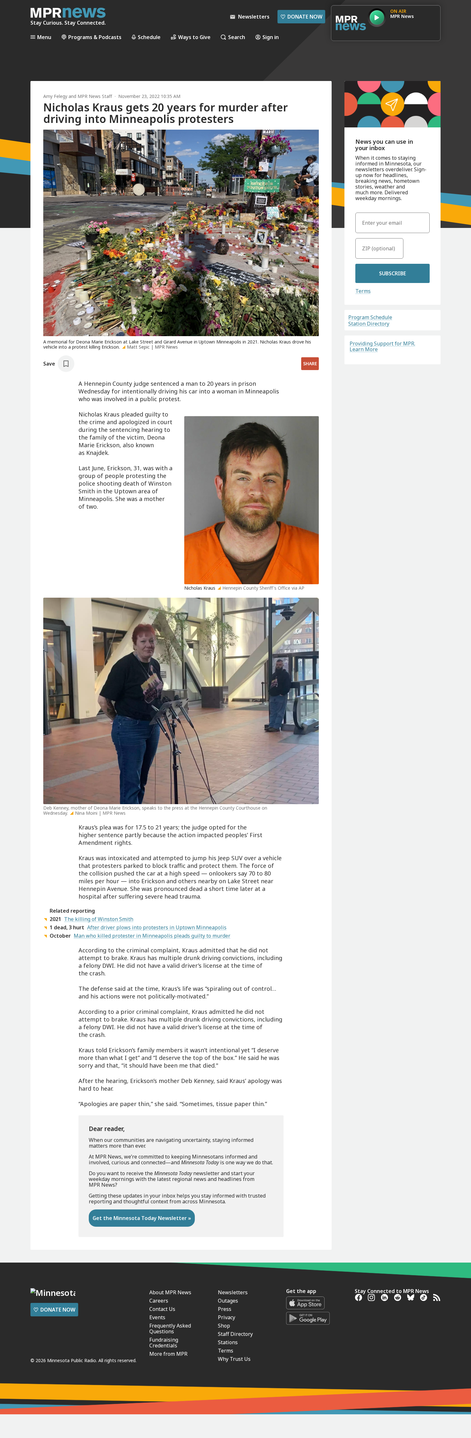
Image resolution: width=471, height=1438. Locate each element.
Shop (224, 1325)
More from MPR (168, 1353)
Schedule (149, 37)
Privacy (226, 1317)
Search (236, 37)
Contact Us (162, 1309)
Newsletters (233, 1292)
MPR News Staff (95, 96)
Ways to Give (194, 37)
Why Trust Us (234, 1358)
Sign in (270, 37)
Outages (228, 1300)
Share (310, 363)
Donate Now (301, 16)
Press (224, 1309)
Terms (363, 291)
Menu (44, 37)
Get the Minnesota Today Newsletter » (142, 1218)
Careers (158, 1300)
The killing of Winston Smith (98, 919)
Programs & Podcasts (94, 37)
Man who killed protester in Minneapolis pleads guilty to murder (152, 935)
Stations (228, 1342)
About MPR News (170, 1292)
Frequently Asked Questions (170, 1328)
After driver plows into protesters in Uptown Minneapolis (157, 927)
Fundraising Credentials (163, 1342)
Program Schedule (370, 317)
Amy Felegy (55, 96)
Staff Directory (235, 1333)
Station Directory (368, 324)
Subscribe (392, 273)
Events (157, 1317)
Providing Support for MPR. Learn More (382, 346)
